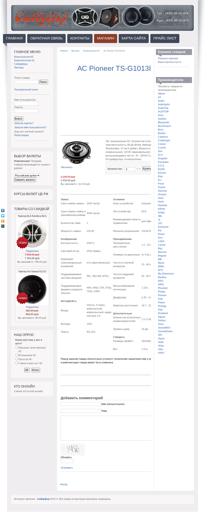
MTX (160, 270)
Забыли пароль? (23, 123)
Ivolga (161, 212)
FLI (159, 180)
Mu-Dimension (166, 273)
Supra (161, 338)
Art (159, 97)
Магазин (75, 51)
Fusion (161, 187)
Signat (161, 317)
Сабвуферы (21, 64)
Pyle (160, 309)
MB (160, 259)
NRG (160, 281)
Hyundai (162, 205)
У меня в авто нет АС (30, 363)
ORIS (161, 284)
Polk (160, 299)
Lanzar (162, 244)
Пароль (18, 107)
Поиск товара (22, 77)
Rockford (163, 313)
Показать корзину (168, 58)
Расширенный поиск (26, 89)
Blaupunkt (163, 122)
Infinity (161, 208)
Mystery (162, 277)
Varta (161, 342)
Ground (162, 194)
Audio (161, 100)
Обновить (66, 457)
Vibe (160, 349)
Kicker (161, 234)
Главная (64, 51)
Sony (161, 324)
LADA (161, 241)
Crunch (162, 147)
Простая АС (25, 359)
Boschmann (164, 126)
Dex (160, 151)
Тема (104, 411)
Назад (63, 484)
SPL (160, 335)
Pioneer (162, 295)
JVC (160, 223)
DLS (160, 154)
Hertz (161, 201)
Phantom (163, 288)
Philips (161, 291)
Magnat (162, 255)
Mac (160, 248)
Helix (161, 198)
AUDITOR (163, 111)
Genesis (162, 190)
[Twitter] (3, 215)
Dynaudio (163, 162)
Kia (160, 230)
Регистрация (21, 135)
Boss (160, 129)
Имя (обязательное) (113, 404)
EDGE (161, 169)
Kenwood (163, 226)
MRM (161, 266)
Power (161, 302)
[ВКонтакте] (3, 210)
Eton (160, 176)
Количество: (115, 168)
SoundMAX (164, 327)
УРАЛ (161, 353)
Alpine (161, 93)
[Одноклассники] (3, 220)
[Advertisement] (114, 102)
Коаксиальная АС (91, 51)
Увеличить (66, 167)
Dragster (162, 158)
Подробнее (32, 251)
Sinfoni (162, 320)
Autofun (162, 118)
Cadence (163, 136)
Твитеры (19, 67)
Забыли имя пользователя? (30, 127)
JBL (160, 216)
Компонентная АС (24, 60)
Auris (161, 115)
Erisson (162, 172)
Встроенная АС (27, 355)
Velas (161, 345)
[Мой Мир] (3, 226)
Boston (162, 133)
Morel (161, 263)
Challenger (164, 140)
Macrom (162, 252)
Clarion (162, 144)
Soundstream (165, 331)
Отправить (67, 467)
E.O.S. (161, 165)
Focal (161, 183)
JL (159, 219)
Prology (162, 306)
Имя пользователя (25, 99)
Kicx (160, 237)
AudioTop (163, 108)
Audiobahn (164, 104)
